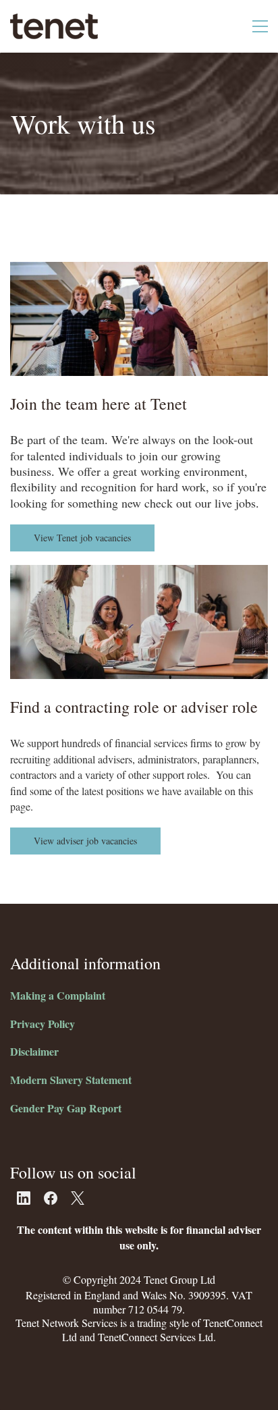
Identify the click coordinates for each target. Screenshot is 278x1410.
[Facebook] (50, 1198)
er (54, 1051)
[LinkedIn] (23, 1198)
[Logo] (54, 26)
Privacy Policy (42, 1023)
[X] (77, 1198)
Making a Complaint (57, 995)
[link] (139, 269)
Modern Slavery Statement (71, 1079)
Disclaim (29, 1051)
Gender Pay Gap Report (65, 1108)
